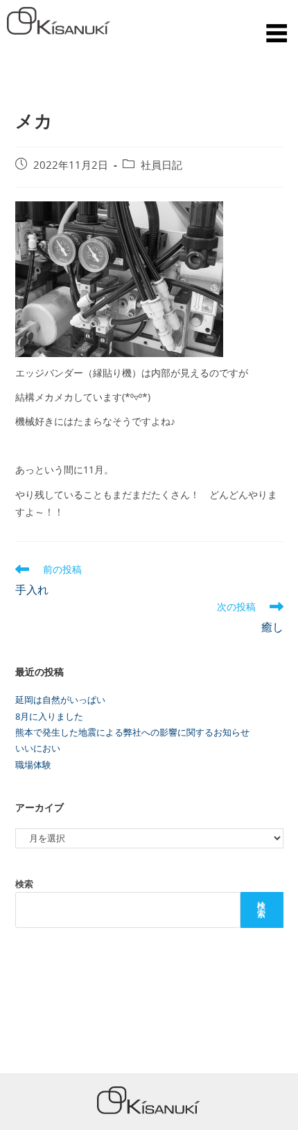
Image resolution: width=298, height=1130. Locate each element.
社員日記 (161, 165)
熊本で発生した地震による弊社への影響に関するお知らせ (132, 732)
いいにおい (37, 748)
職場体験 (33, 764)
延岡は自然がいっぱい (60, 699)
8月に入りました (49, 716)
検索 (24, 883)
